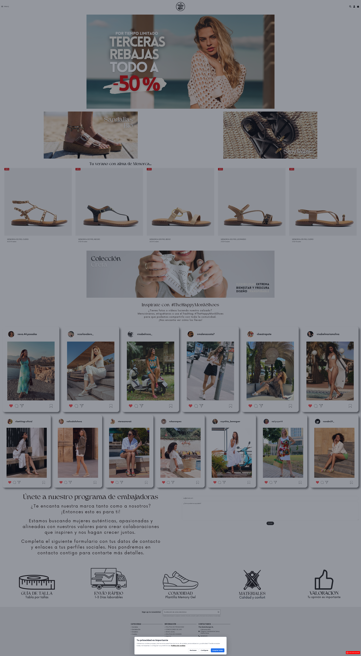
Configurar (204, 650)
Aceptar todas (217, 650)
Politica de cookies (178, 645)
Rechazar (193, 650)
